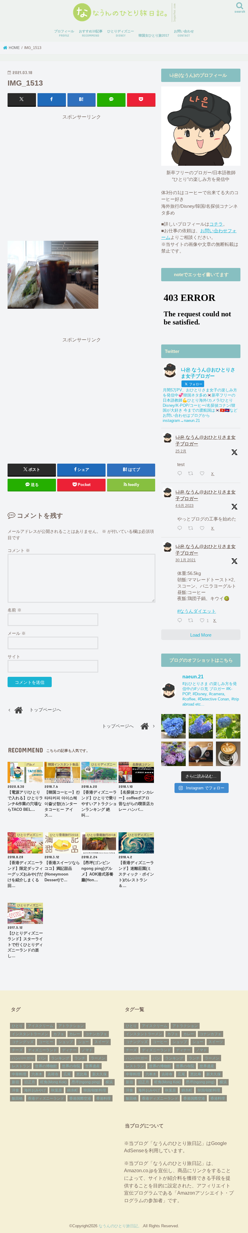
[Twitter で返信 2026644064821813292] (181, 474)
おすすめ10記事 (91, 33)
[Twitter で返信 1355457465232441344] (181, 621)
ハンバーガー (23, 1058)
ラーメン (98, 1058)
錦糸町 (72, 1090)
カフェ (58, 1034)
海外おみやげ (35, 1090)
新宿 (15, 1082)
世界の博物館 (46, 1066)
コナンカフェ (96, 1034)
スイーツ (101, 1042)
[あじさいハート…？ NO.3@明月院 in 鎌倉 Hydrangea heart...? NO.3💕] (173, 726)
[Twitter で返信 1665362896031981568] (181, 529)
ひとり (17, 1026)
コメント (19, 550)
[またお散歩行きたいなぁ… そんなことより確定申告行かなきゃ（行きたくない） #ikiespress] (228, 754)
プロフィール (64, 33)
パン (42, 1058)
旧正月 (29, 1082)
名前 (14, 610)
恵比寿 (81, 1074)
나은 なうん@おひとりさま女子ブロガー (205, 440)
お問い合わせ (184, 33)
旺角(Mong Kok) (53, 1082)
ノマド (87, 1050)
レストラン (21, 1066)
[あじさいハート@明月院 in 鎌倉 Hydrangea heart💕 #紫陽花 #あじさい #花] (228, 726)
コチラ (216, 224)
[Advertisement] (81, 177)
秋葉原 (56, 1090)
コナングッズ (23, 1042)
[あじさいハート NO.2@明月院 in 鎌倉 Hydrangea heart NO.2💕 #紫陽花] (201, 726)
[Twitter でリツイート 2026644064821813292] (192, 474)
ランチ (79, 1058)
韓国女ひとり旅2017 (154, 35)
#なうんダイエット (196, 611)
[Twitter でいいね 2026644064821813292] (204, 474)
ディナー (69, 1050)
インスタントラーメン (30, 1034)
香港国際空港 (80, 1098)
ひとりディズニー (120, 33)
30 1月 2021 (185, 560)
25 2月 (180, 451)
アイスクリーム (40, 1026)
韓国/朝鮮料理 (94, 1090)
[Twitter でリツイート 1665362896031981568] (192, 529)
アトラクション (71, 1026)
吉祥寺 (52, 1074)
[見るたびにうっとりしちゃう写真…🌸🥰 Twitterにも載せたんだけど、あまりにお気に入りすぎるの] (173, 754)
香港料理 (103, 1098)
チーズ (17, 1050)
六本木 (36, 1074)
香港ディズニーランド (46, 1098)
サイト (14, 656)
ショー (83, 1042)
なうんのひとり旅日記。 (120, 1226)
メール (17, 633)
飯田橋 (17, 1098)
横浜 (109, 1082)
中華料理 (19, 1074)
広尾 (67, 1074)
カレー (74, 1034)
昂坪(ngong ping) (86, 1082)
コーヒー (46, 1042)
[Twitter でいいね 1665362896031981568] (204, 529)
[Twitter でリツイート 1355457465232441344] (192, 621)
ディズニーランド (42, 1050)
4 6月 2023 (184, 506)
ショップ (65, 1042)
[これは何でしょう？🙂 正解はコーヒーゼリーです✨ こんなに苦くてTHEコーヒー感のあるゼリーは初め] (201, 754)
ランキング (60, 1058)
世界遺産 (92, 1066)
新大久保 (99, 1074)
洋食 (15, 1090)
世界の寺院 (71, 1066)
